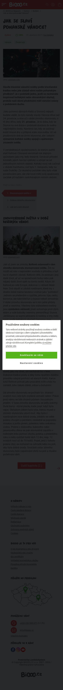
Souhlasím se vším (31, 355)
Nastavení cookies (31, 363)
